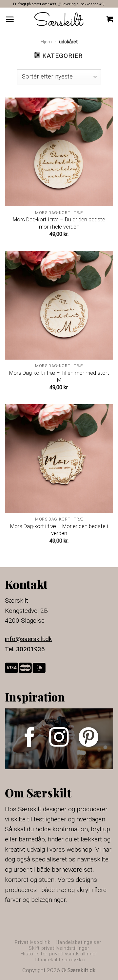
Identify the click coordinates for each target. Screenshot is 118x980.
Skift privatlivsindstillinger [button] (59, 948)
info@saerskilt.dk (28, 639)
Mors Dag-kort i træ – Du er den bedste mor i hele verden (59, 223)
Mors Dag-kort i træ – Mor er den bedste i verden (59, 529)
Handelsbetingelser (78, 942)
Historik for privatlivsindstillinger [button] (59, 954)
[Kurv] (110, 19)
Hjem (46, 42)
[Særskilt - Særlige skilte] (59, 19)
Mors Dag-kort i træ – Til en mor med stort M (59, 376)
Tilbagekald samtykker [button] (60, 960)
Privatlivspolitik (32, 942)
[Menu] (9, 19)
